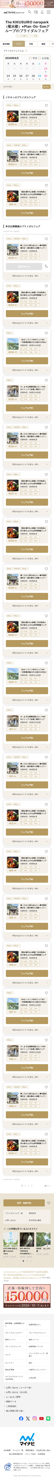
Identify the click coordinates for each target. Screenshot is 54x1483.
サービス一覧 (18, 1450)
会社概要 (7, 1450)
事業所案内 (29, 1450)
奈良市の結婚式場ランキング (18, 1275)
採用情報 (41, 1454)
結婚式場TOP (28, 1272)
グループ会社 (30, 1454)
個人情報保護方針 (16, 1454)
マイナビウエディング (12, 1272)
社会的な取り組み (43, 1450)
